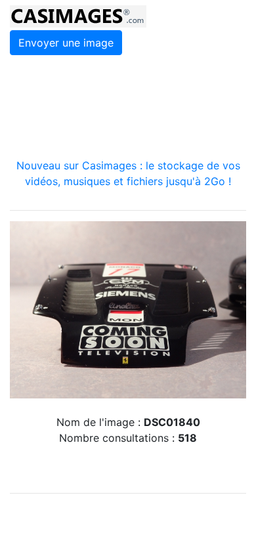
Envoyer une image (66, 42)
